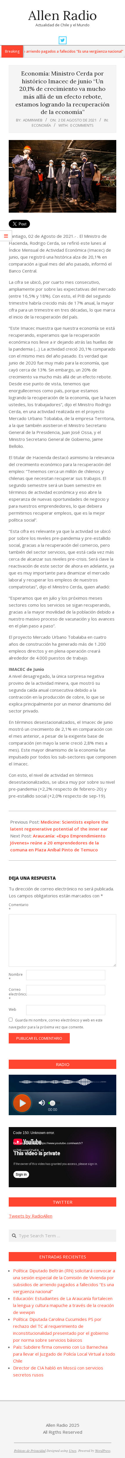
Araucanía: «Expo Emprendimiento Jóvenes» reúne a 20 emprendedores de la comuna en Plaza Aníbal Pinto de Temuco (58, 843)
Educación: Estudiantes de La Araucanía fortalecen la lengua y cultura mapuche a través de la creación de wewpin (63, 1305)
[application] (62, 1157)
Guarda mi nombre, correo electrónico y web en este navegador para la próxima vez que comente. (56, 1024)
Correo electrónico (17, 994)
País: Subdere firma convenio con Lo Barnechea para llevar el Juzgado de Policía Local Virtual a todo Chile (64, 1354)
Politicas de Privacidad (30, 1450)
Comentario (17, 907)
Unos (72, 1450)
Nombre (16, 977)
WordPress (102, 1450)
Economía (41, 125)
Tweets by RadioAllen (30, 1216)
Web (12, 1009)
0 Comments (82, 125)
